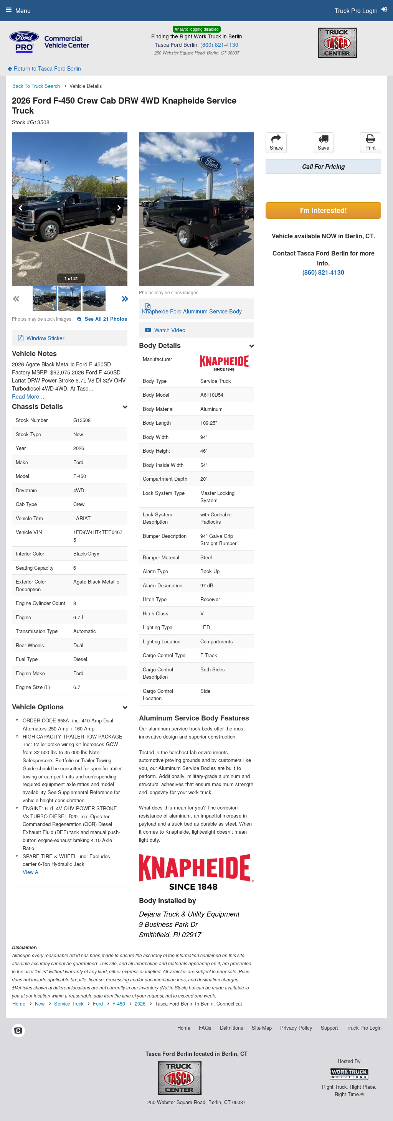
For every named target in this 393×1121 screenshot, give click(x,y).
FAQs (205, 1027)
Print (370, 147)
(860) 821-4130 (219, 44)
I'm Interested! (323, 210)
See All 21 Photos (105, 318)
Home (183, 1027)
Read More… (28, 396)
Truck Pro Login (364, 1027)
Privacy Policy (296, 1027)
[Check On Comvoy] (18, 1031)
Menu (23, 10)
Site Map (262, 1027)
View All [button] (32, 871)
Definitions (231, 1027)
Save (323, 147)
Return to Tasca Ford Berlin (46, 68)
